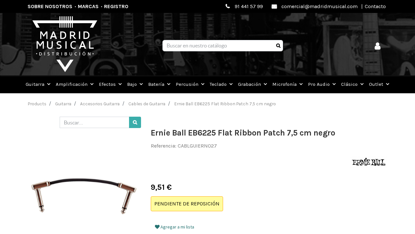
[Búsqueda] (278, 46)
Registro (116, 6)
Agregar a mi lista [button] (177, 227)
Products (37, 103)
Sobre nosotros (50, 6)
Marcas (88, 6)
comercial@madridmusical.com (319, 6)
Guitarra (63, 103)
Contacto (375, 6)
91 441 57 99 (249, 6)
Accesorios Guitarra (100, 103)
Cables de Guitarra (146, 103)
